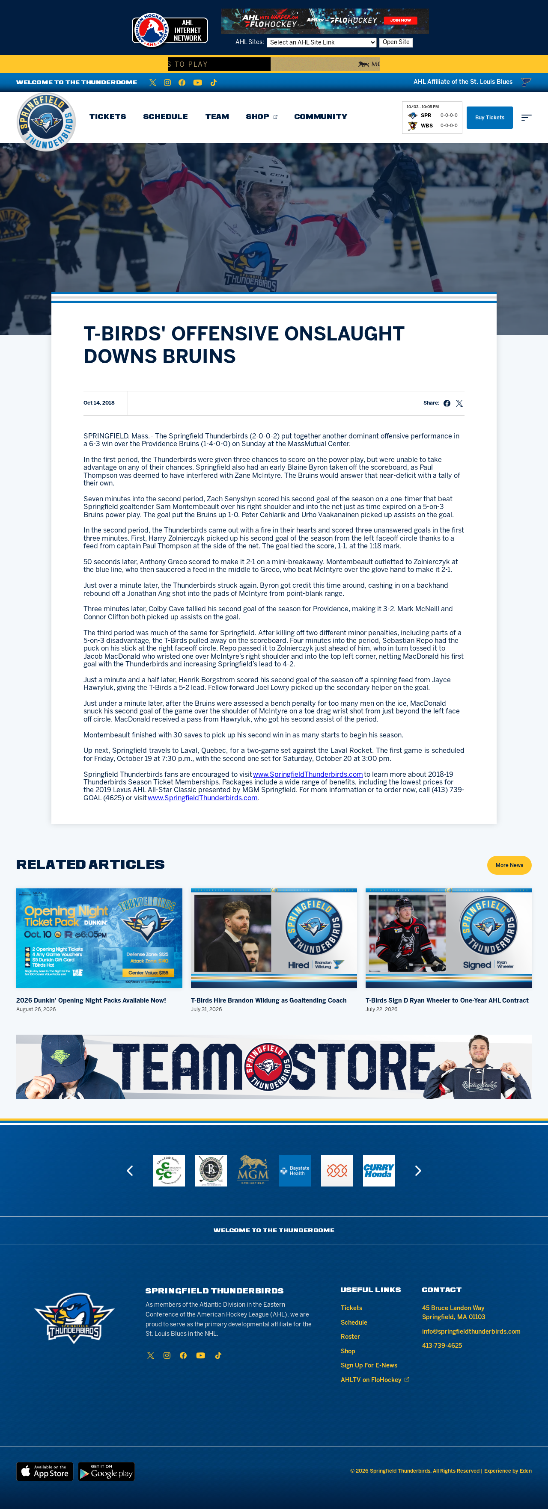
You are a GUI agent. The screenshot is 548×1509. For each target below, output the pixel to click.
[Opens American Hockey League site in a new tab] (170, 30)
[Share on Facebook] (447, 403)
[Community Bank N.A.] (337, 1170)
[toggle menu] (526, 117)
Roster (350, 1337)
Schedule (165, 117)
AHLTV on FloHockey (371, 1380)
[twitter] (153, 82)
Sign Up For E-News (369, 1366)
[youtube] (197, 82)
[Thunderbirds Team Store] (273, 1067)
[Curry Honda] (379, 1170)
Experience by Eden (508, 1471)
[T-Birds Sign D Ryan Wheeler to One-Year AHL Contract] (449, 938)
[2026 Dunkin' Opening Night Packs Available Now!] (99, 938)
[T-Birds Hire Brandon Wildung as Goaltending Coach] (274, 938)
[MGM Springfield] (253, 1169)
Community (321, 117)
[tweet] (459, 403)
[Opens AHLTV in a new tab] (325, 21)
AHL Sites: (250, 42)
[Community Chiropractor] (169, 1170)
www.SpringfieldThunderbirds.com (308, 775)
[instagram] (167, 82)
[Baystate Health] (295, 1170)
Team (217, 117)
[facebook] (182, 82)
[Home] (46, 122)
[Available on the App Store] (45, 1471)
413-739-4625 (442, 1346)
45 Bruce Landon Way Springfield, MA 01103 (453, 1313)
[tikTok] (213, 82)
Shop (257, 117)
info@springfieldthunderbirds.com (471, 1332)
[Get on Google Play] (106, 1471)
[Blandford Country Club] (211, 1170)
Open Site (396, 42)
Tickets (107, 117)
